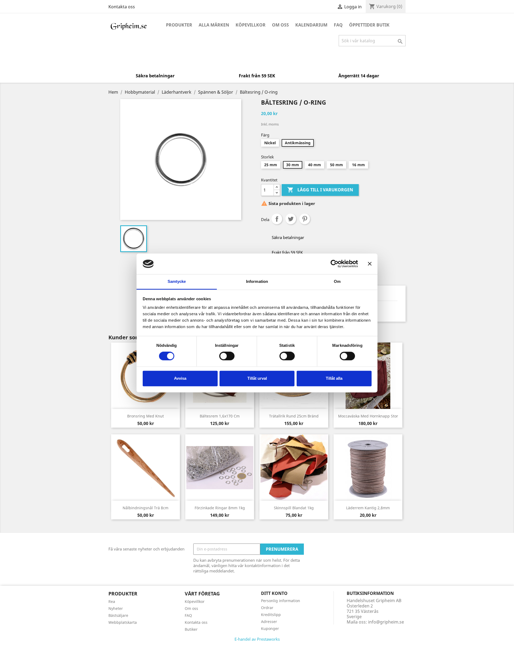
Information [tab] (257, 281)
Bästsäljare (118, 615)
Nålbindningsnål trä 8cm (145, 507)
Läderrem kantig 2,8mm (368, 507)
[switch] (227, 356)
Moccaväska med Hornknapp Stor (368, 416)
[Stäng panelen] (370, 264)
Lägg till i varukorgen (320, 190)
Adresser (269, 621)
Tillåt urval (257, 378)
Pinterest (304, 219)
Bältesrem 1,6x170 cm (220, 416)
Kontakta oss (121, 7)
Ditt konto (274, 593)
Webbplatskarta (122, 622)
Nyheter (115, 608)
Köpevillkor (251, 25)
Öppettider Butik (369, 25)
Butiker (191, 629)
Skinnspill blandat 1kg (294, 507)
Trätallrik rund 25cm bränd (294, 416)
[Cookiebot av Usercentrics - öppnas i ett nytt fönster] (334, 264)
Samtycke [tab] (177, 281)
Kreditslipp (271, 614)
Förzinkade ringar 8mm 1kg (220, 507)
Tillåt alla (334, 378)
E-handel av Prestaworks (257, 639)
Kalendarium (311, 25)
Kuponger (270, 628)
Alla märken (214, 25)
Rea (111, 601)
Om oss (280, 25)
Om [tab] (337, 281)
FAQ (338, 25)
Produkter (179, 25)
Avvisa (180, 378)
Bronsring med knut (145, 416)
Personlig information (280, 600)
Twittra (290, 219)
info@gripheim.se (386, 622)
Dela (276, 219)
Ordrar (267, 607)
